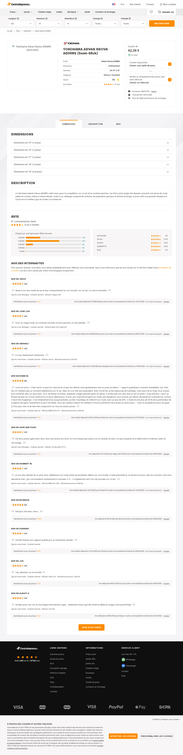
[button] (50, 237)
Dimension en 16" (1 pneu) (27, 149)
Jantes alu (90, 663)
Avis (118, 124)
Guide (87, 12)
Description (96, 124)
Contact (150, 4)
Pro (122, 4)
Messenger (131, 665)
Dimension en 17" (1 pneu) (27, 157)
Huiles (59, 12)
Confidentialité (56, 686)
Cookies (53, 691)
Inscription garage (58, 668)
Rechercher (161, 23)
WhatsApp (130, 659)
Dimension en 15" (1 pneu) (27, 142)
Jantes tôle (90, 658)
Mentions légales (58, 672)
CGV (52, 677)
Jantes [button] (27, 12)
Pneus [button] (13, 12)
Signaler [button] (166, 302)
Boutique (72, 12)
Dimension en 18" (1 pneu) (27, 164)
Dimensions (68, 124)
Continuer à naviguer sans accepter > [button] (166, 719)
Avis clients (135, 4)
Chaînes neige (44, 12)
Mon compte (169, 4)
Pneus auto (91, 654)
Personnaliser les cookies (157, 736)
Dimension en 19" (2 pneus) (28, 171)
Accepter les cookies (123, 736)
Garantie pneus (57, 654)
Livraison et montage (105, 12)
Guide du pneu (57, 658)
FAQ (123, 675)
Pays (52, 682)
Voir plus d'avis (91, 627)
